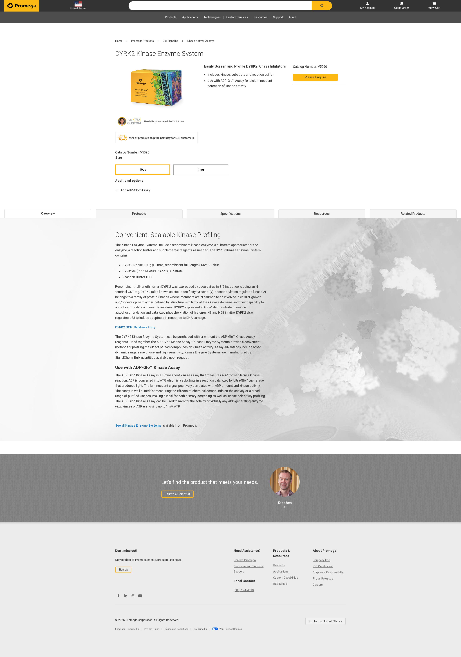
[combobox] (220, 5)
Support (278, 17)
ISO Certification (323, 566)
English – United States (325, 621)
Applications (190, 17)
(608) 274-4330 (244, 590)
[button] (322, 5)
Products (170, 17)
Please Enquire (315, 77)
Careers (318, 584)
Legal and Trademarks (127, 628)
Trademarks (200, 628)
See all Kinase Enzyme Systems (138, 425)
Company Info (321, 560)
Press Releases (323, 578)
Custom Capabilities (285, 577)
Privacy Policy (151, 628)
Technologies (212, 17)
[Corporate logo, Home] (21, 6)
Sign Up (123, 569)
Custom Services (237, 17)
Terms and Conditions (176, 628)
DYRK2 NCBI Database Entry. (135, 327)
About (292, 17)
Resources (260, 17)
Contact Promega (245, 560)
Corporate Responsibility (328, 572)
